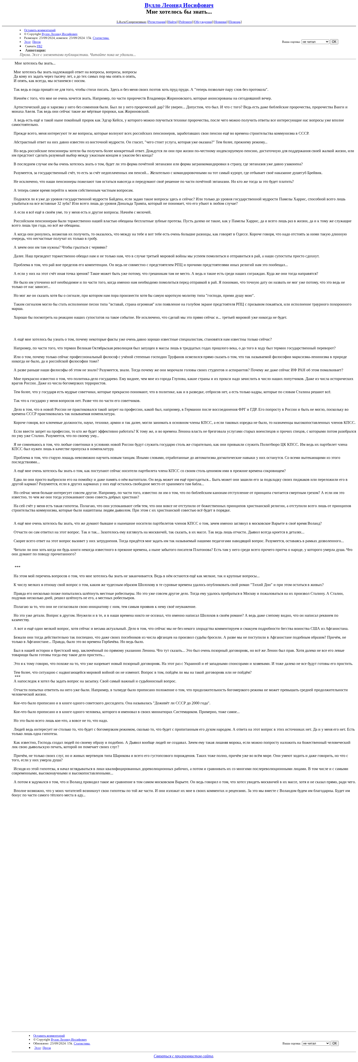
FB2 (39, 46)
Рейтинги (185, 22)
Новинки (220, 22)
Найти (172, 22)
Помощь (235, 22)
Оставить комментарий (40, 30)
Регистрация (156, 22)
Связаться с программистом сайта (183, 1056)
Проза (36, 42)
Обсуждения (203, 22)
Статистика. (101, 38)
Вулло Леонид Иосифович (179, 5)
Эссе (27, 42)
